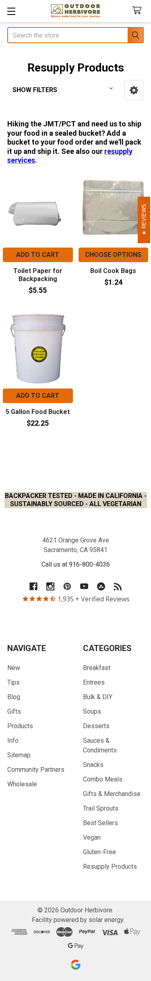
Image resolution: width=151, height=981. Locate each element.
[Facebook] (33, 586)
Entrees (94, 682)
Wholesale (22, 784)
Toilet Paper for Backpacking (37, 275)
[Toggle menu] (11, 11)
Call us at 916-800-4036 (75, 564)
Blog (13, 697)
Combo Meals (102, 779)
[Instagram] (50, 586)
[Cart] (138, 11)
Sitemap (19, 755)
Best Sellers (100, 823)
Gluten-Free (99, 852)
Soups (92, 711)
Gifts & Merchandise (112, 794)
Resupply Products (110, 866)
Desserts (96, 726)
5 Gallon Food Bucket (38, 412)
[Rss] (118, 586)
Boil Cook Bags (113, 271)
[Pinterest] (67, 586)
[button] (133, 90)
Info (13, 740)
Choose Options (113, 254)
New (13, 668)
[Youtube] (84, 586)
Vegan (92, 837)
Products (20, 726)
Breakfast (96, 668)
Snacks (93, 765)
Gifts (14, 711)
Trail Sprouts (100, 808)
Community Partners (35, 769)
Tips (13, 682)
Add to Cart (37, 254)
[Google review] (76, 965)
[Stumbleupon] (101, 586)
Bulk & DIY (97, 697)
